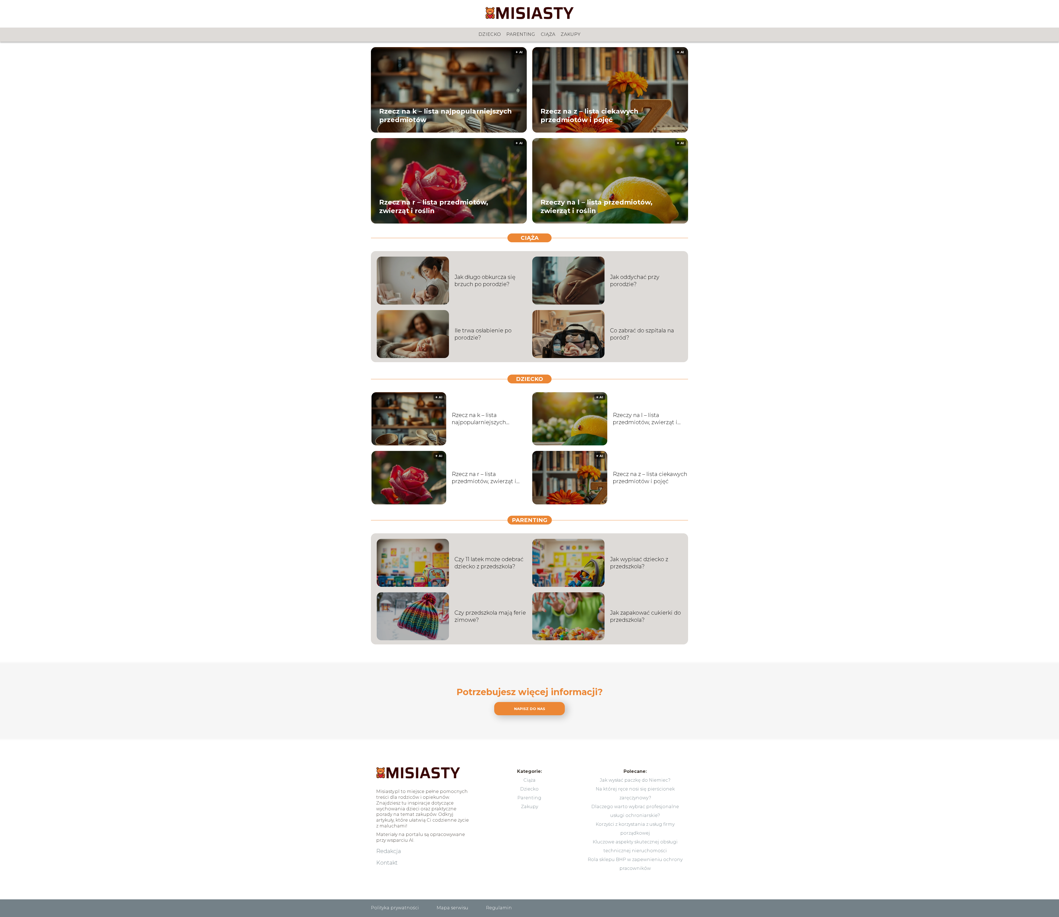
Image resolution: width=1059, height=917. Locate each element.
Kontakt (387, 862)
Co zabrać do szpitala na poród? (642, 334)
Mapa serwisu (452, 907)
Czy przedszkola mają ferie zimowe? (490, 616)
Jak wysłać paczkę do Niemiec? (635, 780)
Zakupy (571, 34)
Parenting (520, 34)
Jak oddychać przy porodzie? (634, 280)
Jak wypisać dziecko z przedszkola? (639, 563)
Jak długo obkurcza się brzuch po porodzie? (484, 280)
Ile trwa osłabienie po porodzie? (483, 334)
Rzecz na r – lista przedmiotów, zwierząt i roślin (433, 206)
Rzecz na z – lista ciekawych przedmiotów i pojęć (589, 115)
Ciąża (548, 34)
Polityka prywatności (395, 907)
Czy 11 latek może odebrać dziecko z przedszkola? (488, 563)
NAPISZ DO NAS (529, 708)
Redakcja (388, 851)
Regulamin (499, 907)
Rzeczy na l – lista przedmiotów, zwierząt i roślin (596, 206)
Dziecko (489, 34)
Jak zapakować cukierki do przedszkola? (645, 616)
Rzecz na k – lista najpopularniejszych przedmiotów (445, 115)
